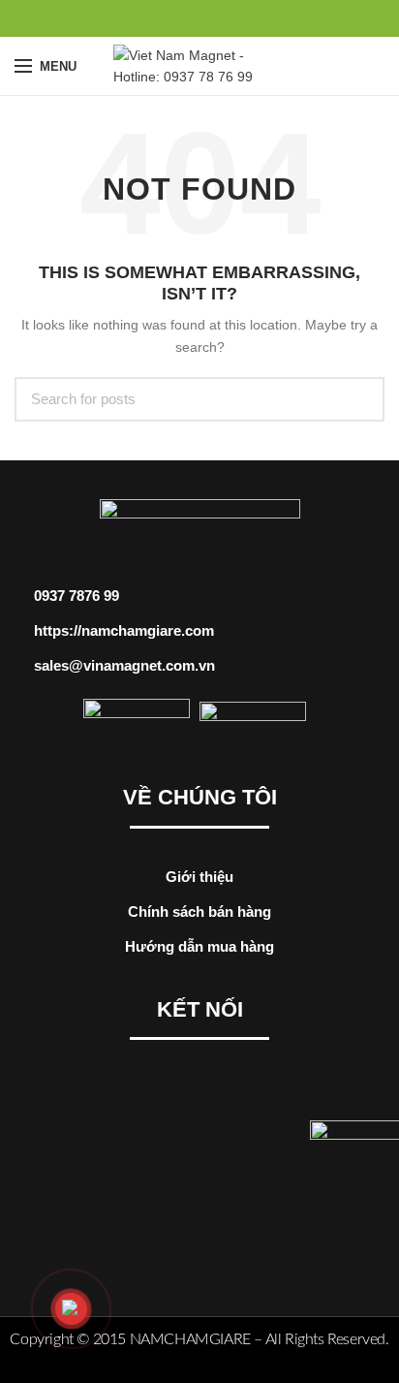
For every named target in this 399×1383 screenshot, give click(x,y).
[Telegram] (244, 18)
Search (358, 399)
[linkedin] (222, 18)
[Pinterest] (200, 18)
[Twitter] (178, 18)
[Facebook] (155, 18)
